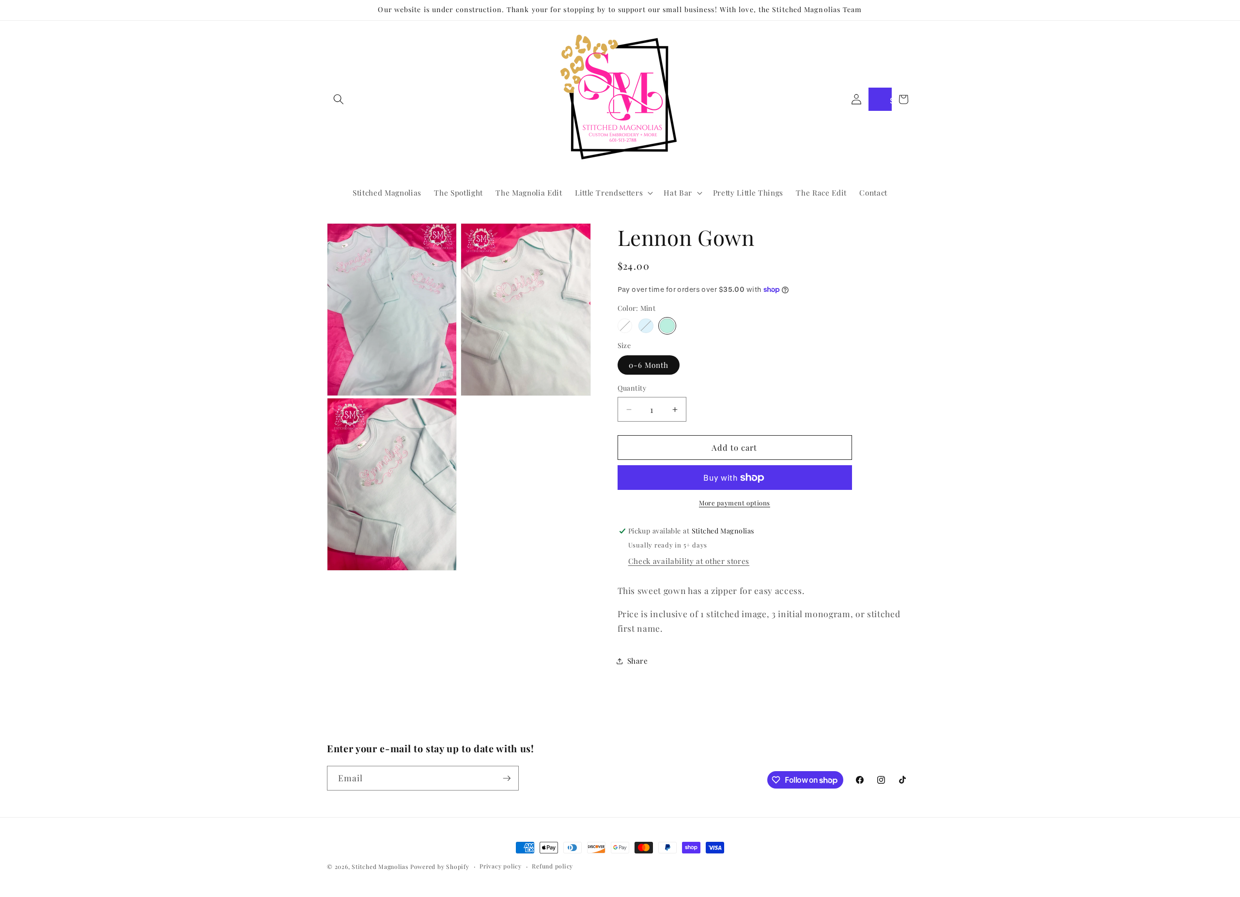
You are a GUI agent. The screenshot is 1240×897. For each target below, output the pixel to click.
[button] (338, 99)
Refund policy (552, 866)
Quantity (632, 388)
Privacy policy (501, 866)
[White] (625, 326)
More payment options (734, 503)
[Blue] (645, 326)
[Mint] (667, 326)
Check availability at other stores (688, 561)
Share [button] (637, 660)
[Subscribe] (506, 778)
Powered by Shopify (439, 866)
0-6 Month (649, 365)
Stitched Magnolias (380, 866)
